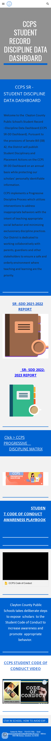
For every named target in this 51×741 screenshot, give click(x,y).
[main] (26, 43)
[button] (3, 3)
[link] (26, 569)
